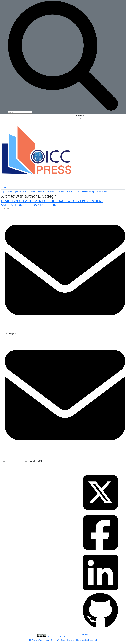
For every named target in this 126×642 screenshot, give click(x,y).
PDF (18, 461)
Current (32, 192)
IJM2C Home (7, 192)
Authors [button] (51, 192)
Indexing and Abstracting (84, 192)
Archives (41, 192)
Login (80, 118)
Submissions (102, 192)
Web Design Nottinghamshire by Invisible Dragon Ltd (77, 640)
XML (4, 461)
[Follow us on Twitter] (100, 492)
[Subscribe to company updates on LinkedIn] (100, 572)
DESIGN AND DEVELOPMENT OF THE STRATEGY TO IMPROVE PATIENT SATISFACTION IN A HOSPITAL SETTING (52, 203)
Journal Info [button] (20, 192)
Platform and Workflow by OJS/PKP (42, 640)
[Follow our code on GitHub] (100, 610)
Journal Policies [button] (64, 192)
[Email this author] (65, 270)
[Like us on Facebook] (100, 532)
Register (81, 115)
